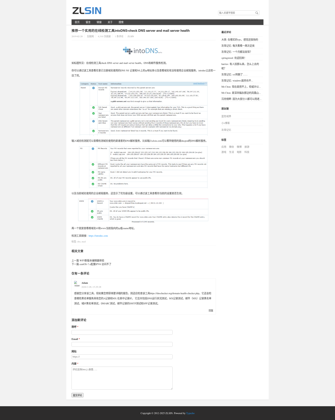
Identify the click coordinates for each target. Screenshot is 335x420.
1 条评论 (119, 36)
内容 (74, 363)
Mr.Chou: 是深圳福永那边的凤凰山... (241, 92)
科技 (246, 152)
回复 (211, 310)
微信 (231, 146)
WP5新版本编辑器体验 (92, 260)
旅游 (246, 146)
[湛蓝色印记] (87, 12)
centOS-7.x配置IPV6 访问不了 (95, 264)
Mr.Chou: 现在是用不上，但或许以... (241, 86)
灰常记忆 (226, 129)
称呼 (74, 327)
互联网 (90, 36)
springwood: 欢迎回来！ (234, 58)
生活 (231, 152)
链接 (99, 22)
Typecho (190, 413)
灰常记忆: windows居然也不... (237, 80)
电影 (239, 152)
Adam (84, 283)
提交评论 (77, 395)
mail (84, 241)
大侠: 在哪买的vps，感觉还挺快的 (239, 39)
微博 (239, 146)
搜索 (257, 13)
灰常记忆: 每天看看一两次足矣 (238, 45)
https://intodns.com (98, 235)
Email (75, 339)
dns (79, 241)
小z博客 (225, 123)
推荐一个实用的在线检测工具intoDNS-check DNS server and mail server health (131, 30)
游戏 (223, 152)
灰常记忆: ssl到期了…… (234, 74)
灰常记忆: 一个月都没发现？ (236, 51)
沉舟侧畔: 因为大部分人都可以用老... (241, 99)
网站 (74, 351)
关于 (110, 22)
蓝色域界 (226, 116)
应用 (223, 146)
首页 (77, 22)
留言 (88, 22)
